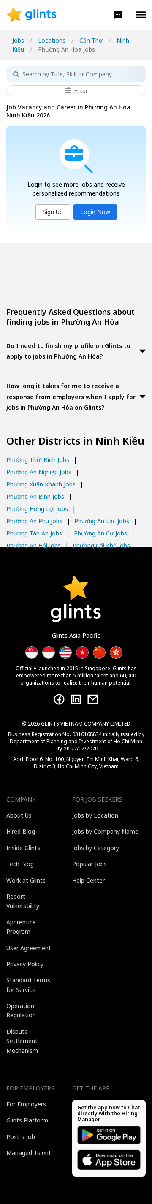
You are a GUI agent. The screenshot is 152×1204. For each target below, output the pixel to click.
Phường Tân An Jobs (34, 533)
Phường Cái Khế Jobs (101, 545)
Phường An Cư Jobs (100, 533)
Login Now (95, 212)
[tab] (76, 352)
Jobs (18, 40)
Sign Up (53, 212)
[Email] (93, 699)
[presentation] (31, 14)
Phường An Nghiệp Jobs (38, 472)
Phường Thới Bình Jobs (37, 460)
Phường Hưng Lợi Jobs (37, 509)
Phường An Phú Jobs (34, 521)
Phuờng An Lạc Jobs (101, 521)
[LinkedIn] (76, 699)
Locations (51, 40)
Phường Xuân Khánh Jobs (41, 484)
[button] (118, 15)
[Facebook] (59, 699)
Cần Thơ (91, 40)
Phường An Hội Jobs (33, 545)
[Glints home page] (31, 14)
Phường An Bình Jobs (35, 496)
